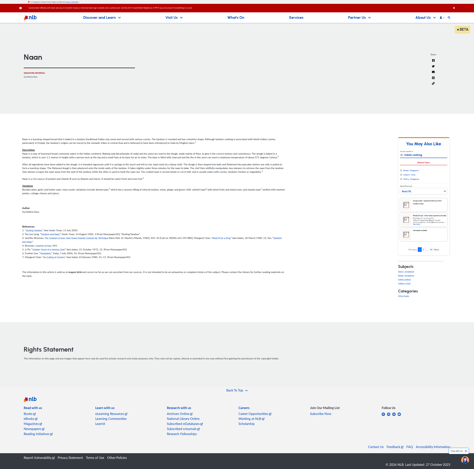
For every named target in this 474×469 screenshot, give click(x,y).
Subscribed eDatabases (183, 423)
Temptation (45, 253)
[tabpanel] (423, 174)
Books (28, 413)
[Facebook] (433, 62)
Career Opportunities (253, 413)
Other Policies (117, 457)
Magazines (32, 423)
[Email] (433, 73)
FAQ (409, 447)
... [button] (427, 249)
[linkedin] (384, 416)
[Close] (463, 6)
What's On (235, 18)
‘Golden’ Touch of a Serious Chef (48, 249)
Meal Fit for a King (221, 238)
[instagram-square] (395, 416)
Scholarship (246, 423)
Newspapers (33, 429)
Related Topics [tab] (423, 162)
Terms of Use (95, 457)
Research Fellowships (182, 434)
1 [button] (419, 249)
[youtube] (400, 416)
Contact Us (376, 447)
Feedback (394, 447)
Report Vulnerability (38, 457)
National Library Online (183, 418)
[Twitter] (433, 68)
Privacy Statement (70, 457)
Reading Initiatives (37, 434)
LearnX (100, 423)
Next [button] (436, 249)
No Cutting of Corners (54, 257)
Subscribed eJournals (182, 429)
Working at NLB (250, 418)
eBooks (29, 418)
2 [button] (423, 249)
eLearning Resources (110, 413)
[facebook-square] (389, 416)
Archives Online (178, 413)
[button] (442, 17)
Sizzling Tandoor (34, 230)
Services (296, 18)
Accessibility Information (433, 447)
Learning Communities (111, 418)
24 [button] (431, 249)
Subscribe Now (320, 413)
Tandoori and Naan (50, 234)
